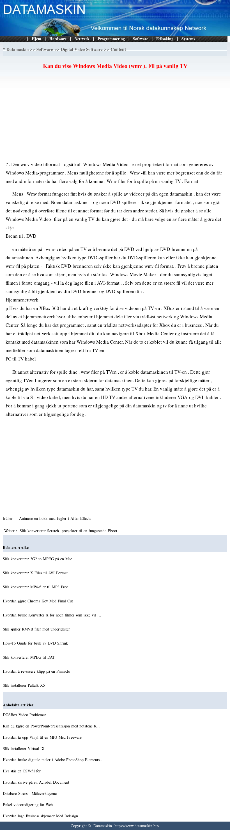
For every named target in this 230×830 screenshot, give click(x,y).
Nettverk (82, 39)
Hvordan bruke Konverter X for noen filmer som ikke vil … (52, 615)
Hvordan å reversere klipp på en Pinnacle (37, 671)
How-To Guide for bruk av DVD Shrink (36, 643)
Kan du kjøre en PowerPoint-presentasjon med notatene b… (51, 726)
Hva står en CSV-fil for (22, 771)
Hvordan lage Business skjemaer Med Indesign (41, 815)
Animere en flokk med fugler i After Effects (55, 518)
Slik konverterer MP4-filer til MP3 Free (36, 586)
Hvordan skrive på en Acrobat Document (37, 782)
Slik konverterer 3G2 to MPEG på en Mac (38, 558)
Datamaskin (17, 49)
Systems (188, 39)
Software (140, 39)
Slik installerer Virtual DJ (24, 748)
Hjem (36, 39)
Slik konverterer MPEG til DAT (29, 657)
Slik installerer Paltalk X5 (24, 685)
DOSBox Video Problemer (25, 714)
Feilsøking (164, 39)
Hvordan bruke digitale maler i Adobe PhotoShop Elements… (53, 759)
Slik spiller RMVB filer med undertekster (37, 629)
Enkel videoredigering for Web (28, 804)
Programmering (111, 39)
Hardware (57, 39)
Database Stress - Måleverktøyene (30, 793)
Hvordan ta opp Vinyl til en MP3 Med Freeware (43, 737)
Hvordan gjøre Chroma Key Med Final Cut (38, 601)
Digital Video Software (82, 49)
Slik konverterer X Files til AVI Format (36, 572)
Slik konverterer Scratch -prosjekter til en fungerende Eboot (69, 530)
